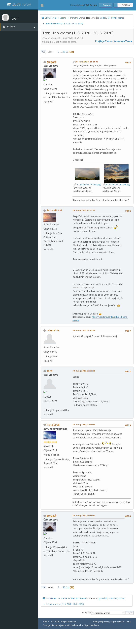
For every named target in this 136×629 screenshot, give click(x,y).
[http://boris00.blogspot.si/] (44, 405)
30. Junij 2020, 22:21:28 (83, 370)
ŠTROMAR (112, 17)
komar (121, 17)
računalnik (52, 330)
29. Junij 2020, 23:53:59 (83, 210)
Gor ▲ (128, 621)
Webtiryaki (97, 621)
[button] (42, 5)
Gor (43, 587)
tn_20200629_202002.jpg (88, 184)
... (61, 51)
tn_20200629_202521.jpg (117, 184)
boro (49, 371)
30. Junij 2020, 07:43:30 (83, 330)
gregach (51, 62)
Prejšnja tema (103, 41)
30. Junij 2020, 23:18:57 (83, 515)
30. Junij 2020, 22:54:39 (83, 424)
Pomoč (106, 621)
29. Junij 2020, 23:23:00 (86, 61)
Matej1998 (53, 424)
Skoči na (86, 612)
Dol (43, 52)
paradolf (102, 17)
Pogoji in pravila (117, 621)
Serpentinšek (54, 210)
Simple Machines (68, 622)
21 (67, 51)
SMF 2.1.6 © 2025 (51, 622)
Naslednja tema (122, 41)
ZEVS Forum (21, 4)
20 (63, 51)
